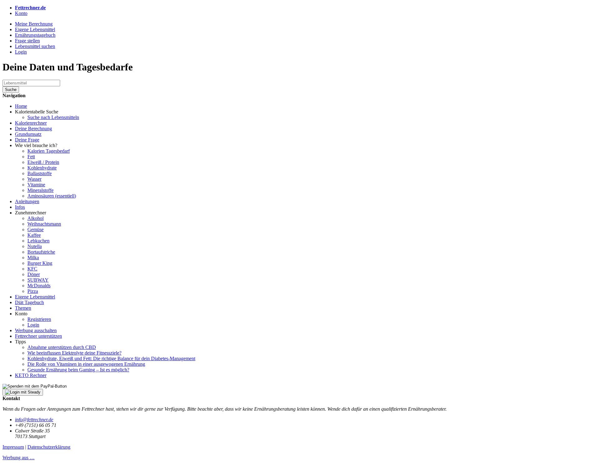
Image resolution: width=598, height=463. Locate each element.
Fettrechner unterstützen (38, 336)
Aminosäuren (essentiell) (51, 195)
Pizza (32, 291)
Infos (20, 207)
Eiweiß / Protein (43, 162)
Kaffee (34, 235)
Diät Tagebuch (29, 302)
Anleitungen (27, 201)
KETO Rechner (30, 375)
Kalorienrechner (31, 123)
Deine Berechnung (33, 128)
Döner (33, 274)
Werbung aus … (18, 457)
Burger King (39, 263)
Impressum (13, 447)
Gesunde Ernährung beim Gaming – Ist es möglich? (78, 369)
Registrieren (39, 319)
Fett (31, 156)
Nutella (34, 246)
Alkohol (35, 218)
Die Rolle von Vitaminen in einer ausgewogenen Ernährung (86, 364)
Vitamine (36, 184)
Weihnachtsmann (44, 224)
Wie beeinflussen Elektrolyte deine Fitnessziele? (74, 353)
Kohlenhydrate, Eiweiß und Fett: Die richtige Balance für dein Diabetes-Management (111, 358)
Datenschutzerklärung (48, 447)
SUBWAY (38, 280)
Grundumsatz (28, 134)
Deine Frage (27, 139)
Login (33, 324)
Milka (33, 257)
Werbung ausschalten (36, 330)
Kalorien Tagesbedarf (48, 151)
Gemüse (35, 229)
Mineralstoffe (40, 190)
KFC (32, 268)
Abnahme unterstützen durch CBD (61, 347)
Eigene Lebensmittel (35, 296)
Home (21, 106)
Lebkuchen (38, 240)
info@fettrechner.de (34, 419)
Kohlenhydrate (42, 167)
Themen (23, 308)
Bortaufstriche (41, 252)
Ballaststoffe (39, 173)
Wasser (34, 179)
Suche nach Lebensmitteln (53, 117)
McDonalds (38, 285)
